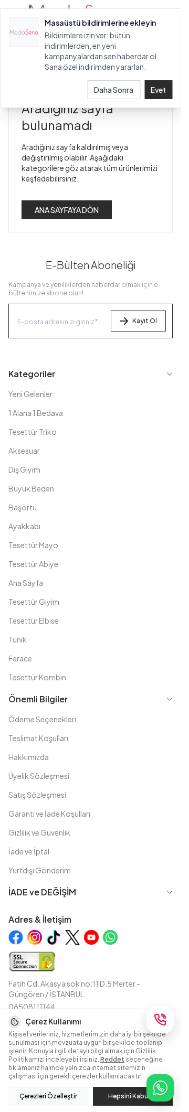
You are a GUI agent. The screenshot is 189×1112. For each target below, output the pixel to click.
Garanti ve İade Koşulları (49, 813)
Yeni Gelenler (30, 394)
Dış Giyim (24, 469)
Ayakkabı (24, 526)
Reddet (112, 1059)
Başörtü (22, 507)
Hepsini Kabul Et (133, 1096)
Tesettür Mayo (33, 545)
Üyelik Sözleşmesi (38, 775)
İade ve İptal (28, 851)
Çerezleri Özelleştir (48, 1096)
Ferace (20, 658)
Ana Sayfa (25, 582)
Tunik (17, 639)
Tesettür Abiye (33, 564)
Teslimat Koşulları (38, 738)
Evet (158, 89)
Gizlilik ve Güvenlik (39, 832)
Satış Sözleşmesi (37, 794)
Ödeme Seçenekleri (42, 719)
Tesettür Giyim (33, 601)
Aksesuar (24, 450)
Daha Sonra (113, 89)
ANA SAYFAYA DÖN (67, 210)
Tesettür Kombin (37, 677)
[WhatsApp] (160, 1088)
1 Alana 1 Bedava (35, 413)
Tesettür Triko (32, 431)
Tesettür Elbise (33, 620)
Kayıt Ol (144, 321)
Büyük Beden (31, 488)
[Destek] (160, 1019)
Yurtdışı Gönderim (39, 870)
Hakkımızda (28, 757)
